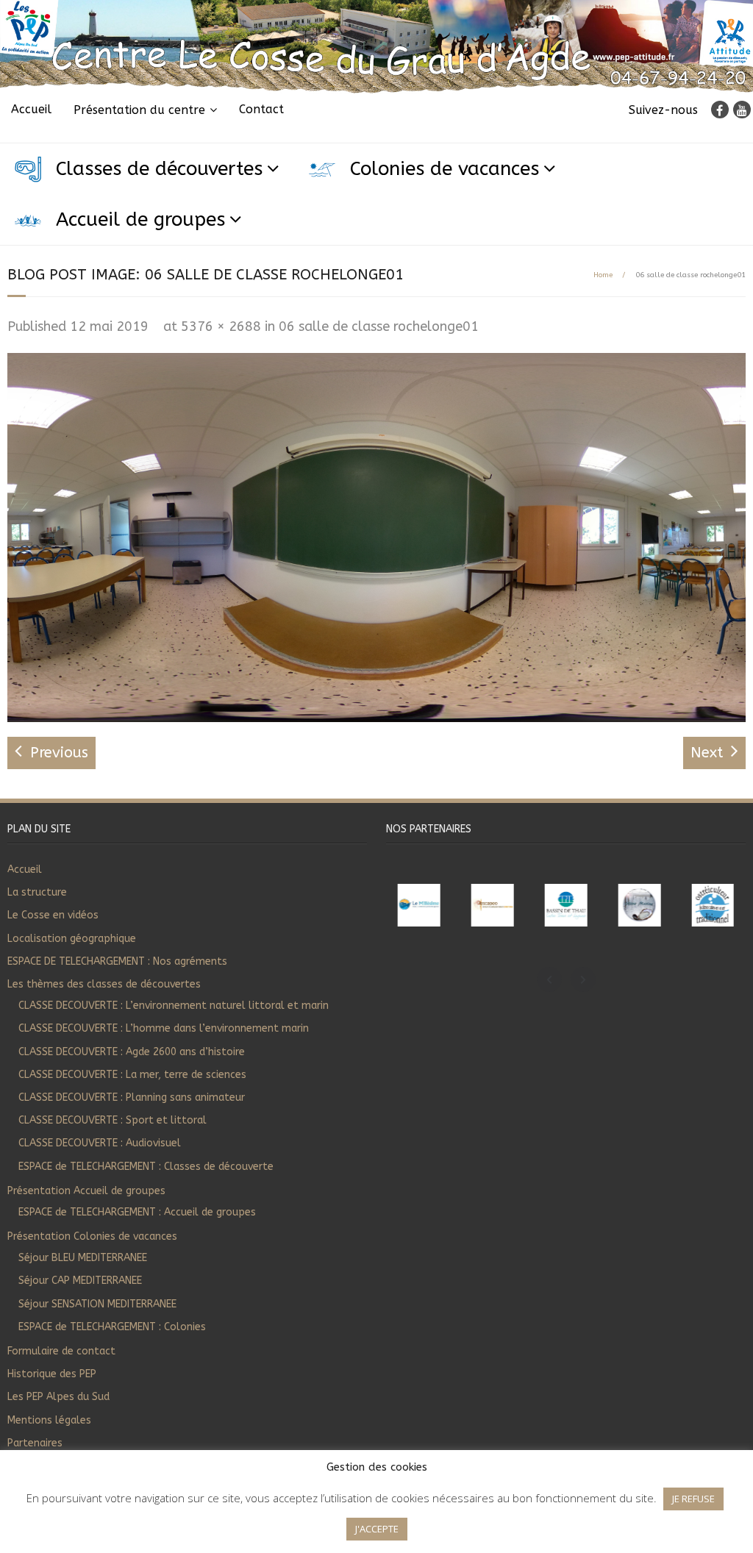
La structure (37, 892)
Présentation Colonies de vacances (92, 1236)
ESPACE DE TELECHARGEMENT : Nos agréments (117, 961)
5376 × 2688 (221, 326)
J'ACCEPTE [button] (377, 1528)
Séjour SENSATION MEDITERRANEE (97, 1304)
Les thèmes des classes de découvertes (104, 984)
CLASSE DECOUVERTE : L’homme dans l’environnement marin (163, 1028)
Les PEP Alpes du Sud (58, 1396)
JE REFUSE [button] (693, 1498)
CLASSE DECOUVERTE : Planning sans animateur (131, 1097)
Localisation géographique (71, 938)
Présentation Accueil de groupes (86, 1191)
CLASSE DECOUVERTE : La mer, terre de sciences (132, 1074)
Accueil (31, 109)
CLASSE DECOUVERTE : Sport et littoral (112, 1120)
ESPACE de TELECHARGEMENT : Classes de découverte (146, 1166)
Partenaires (35, 1443)
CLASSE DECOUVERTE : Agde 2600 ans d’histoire (131, 1052)
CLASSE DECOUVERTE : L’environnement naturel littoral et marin (173, 1005)
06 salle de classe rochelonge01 (379, 326)
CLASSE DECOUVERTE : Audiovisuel (99, 1143)
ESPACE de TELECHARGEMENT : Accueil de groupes (137, 1212)
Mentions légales (49, 1420)
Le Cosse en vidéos (53, 915)
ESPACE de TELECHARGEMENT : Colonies (112, 1327)
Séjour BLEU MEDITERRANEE (82, 1258)
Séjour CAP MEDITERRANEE (80, 1280)
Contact (261, 109)
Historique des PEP (51, 1374)
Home (603, 275)
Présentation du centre (139, 110)
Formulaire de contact (61, 1351)
